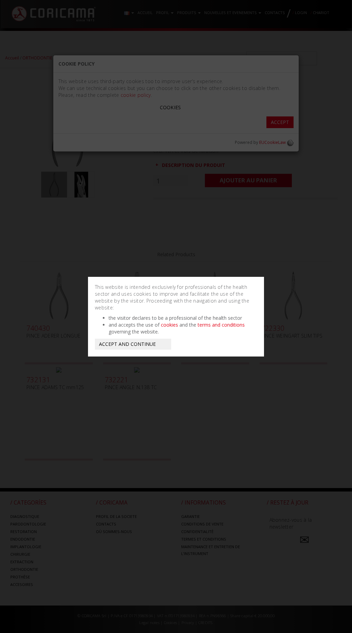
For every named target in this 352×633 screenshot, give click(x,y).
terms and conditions (221, 324)
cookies (169, 324)
